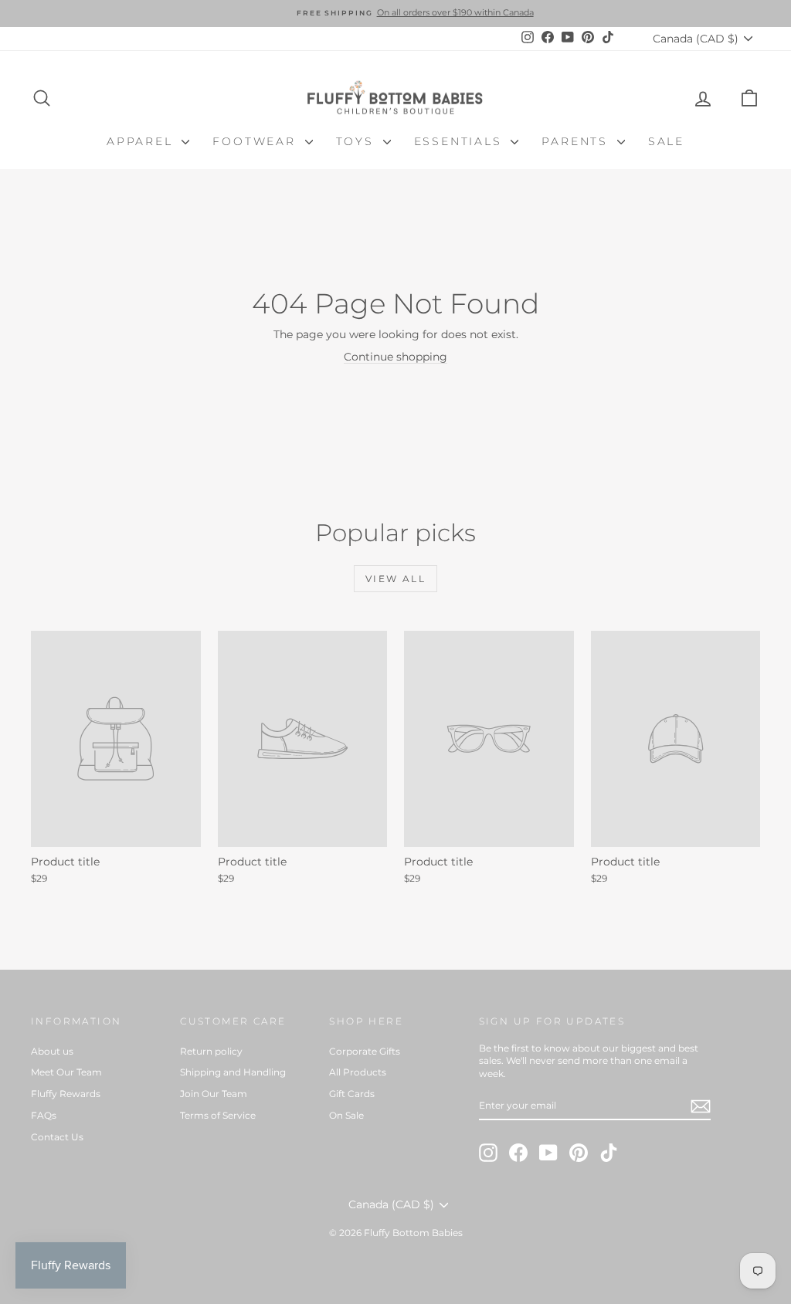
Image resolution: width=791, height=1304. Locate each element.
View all (395, 578)
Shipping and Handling (233, 1072)
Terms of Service (218, 1115)
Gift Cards (352, 1093)
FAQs (43, 1115)
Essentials (461, 141)
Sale (666, 141)
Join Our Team (213, 1093)
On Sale (346, 1115)
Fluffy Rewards (65, 1093)
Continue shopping (395, 357)
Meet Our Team (66, 1072)
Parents (577, 141)
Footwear (256, 141)
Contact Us (57, 1137)
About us (52, 1051)
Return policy (211, 1051)
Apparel (142, 141)
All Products (357, 1072)
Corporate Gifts (364, 1051)
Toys (357, 141)
